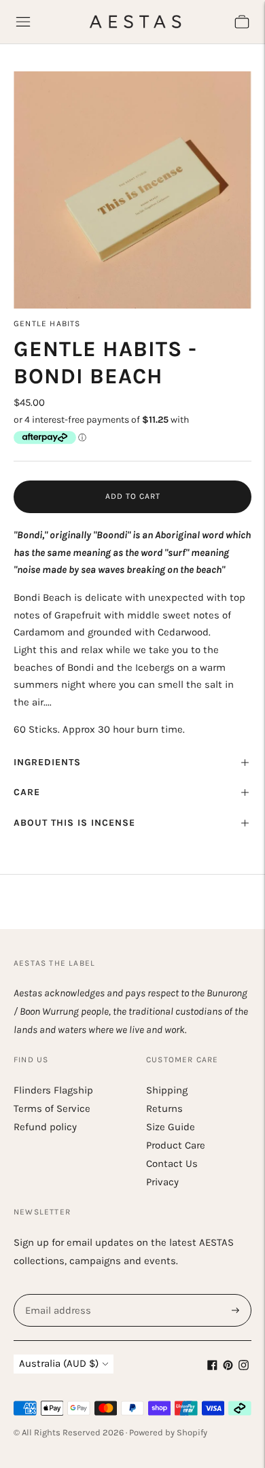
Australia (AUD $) (59, 1363)
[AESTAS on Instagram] (243, 1367)
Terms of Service (52, 1108)
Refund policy (45, 1127)
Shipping (167, 1090)
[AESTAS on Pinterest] (228, 1367)
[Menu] (23, 22)
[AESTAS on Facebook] (212, 1367)
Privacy (162, 1182)
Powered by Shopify (168, 1432)
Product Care (175, 1145)
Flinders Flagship (53, 1090)
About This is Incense (74, 822)
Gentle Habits (47, 323)
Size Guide (170, 1127)
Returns (164, 1108)
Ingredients (47, 762)
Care (27, 792)
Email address (56, 1294)
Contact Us (172, 1163)
